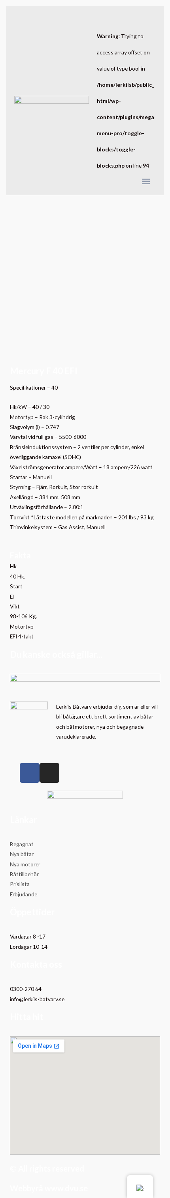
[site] (51, 101)
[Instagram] (49, 773)
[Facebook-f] (30, 773)
